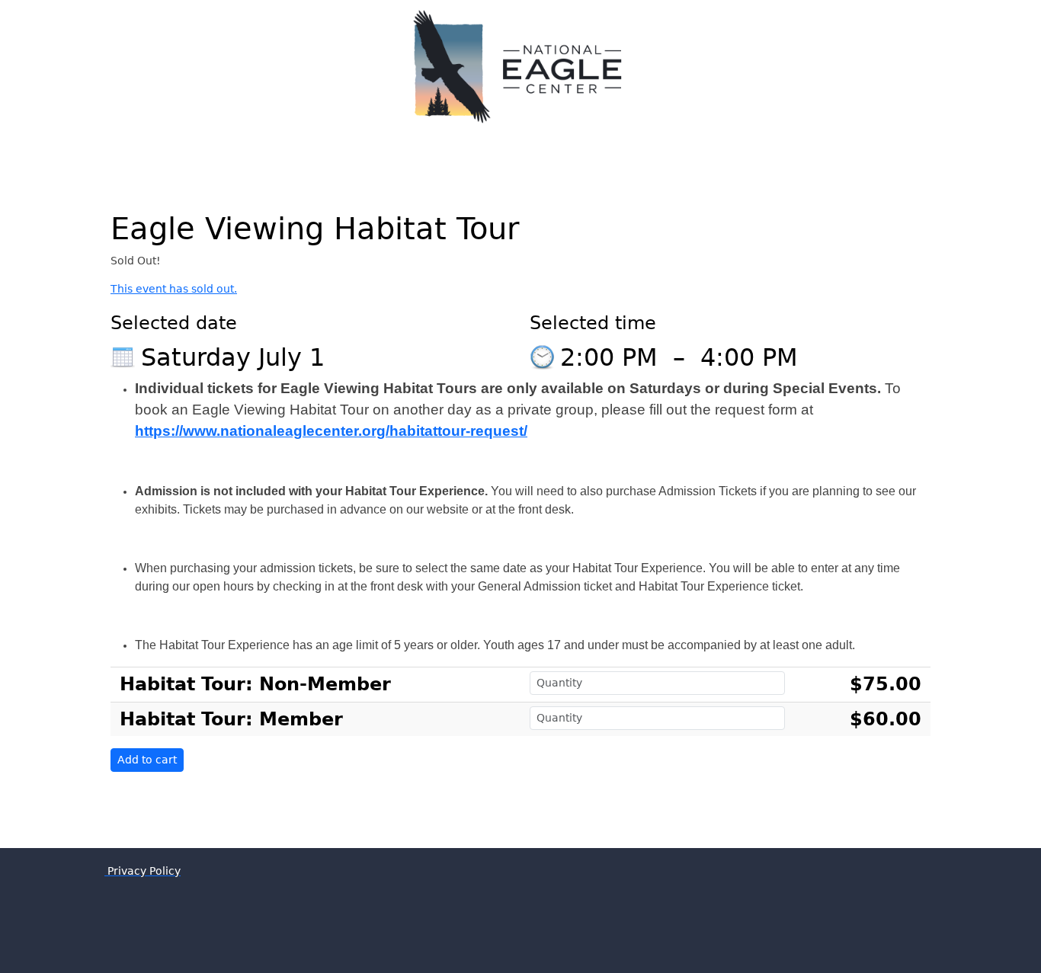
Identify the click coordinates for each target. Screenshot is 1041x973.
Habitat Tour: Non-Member (255, 684)
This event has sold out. (174, 289)
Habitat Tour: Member (231, 719)
